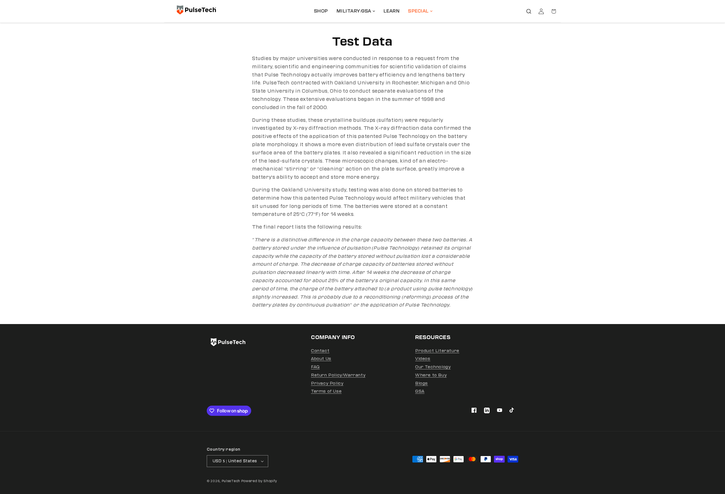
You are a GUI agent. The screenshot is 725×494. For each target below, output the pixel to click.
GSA (420, 391)
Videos (422, 358)
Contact (320, 350)
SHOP (321, 11)
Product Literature (437, 350)
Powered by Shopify (259, 481)
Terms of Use (326, 391)
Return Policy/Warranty (338, 375)
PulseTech (231, 481)
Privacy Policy (327, 383)
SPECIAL (418, 11)
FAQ (315, 367)
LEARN (391, 11)
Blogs (421, 383)
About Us (321, 358)
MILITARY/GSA (353, 11)
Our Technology (433, 367)
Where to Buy (431, 375)
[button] (529, 11)
